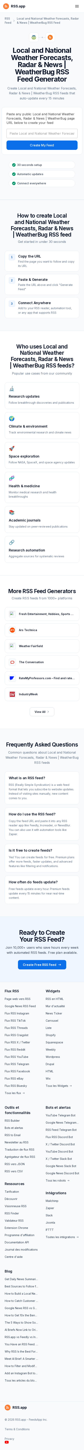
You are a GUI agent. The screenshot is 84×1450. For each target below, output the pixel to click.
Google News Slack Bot (61, 1166)
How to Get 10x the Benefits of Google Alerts (21, 1315)
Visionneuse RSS (16, 1206)
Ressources (14, 1184)
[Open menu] (77, 6)
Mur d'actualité (55, 1006)
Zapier (50, 1208)
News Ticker (54, 1013)
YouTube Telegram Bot (60, 1115)
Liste (49, 1027)
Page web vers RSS (17, 999)
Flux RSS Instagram (17, 1013)
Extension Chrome (16, 1227)
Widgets (53, 991)
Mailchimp (52, 1200)
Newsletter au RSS (17, 1142)
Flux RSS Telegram (17, 1064)
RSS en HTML (54, 999)
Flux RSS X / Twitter (17, 1042)
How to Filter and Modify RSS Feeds (21, 1366)
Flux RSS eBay (14, 1078)
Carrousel (52, 1020)
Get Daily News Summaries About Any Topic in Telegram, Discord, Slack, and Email (21, 1279)
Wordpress (53, 1056)
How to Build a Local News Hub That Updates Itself (21, 1293)
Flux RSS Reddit (15, 1049)
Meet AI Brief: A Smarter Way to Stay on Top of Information (21, 1358)
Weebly (51, 1049)
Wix (48, 1078)
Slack (49, 1215)
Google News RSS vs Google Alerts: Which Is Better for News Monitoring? (21, 1308)
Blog (8, 1271)
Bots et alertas (14, 1127)
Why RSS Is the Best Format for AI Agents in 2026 (21, 1351)
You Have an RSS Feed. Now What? (21, 1344)
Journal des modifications (21, 1249)
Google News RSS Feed (20, 1006)
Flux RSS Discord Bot (59, 1137)
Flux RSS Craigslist (16, 1035)
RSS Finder (12, 1213)
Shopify (51, 1035)
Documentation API (17, 1242)
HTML (49, 1071)
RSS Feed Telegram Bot (61, 1129)
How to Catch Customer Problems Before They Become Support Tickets (21, 1300)
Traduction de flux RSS (19, 1149)
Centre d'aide (14, 1256)
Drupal (50, 1064)
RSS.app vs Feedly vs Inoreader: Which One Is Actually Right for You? (21, 1337)
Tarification (12, 1191)
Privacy (9, 1438)
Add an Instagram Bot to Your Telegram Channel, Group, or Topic (21, 1373)
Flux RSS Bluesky (16, 1085)
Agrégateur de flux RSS (20, 1156)
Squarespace (54, 1042)
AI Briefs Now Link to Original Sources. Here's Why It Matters (21, 1329)
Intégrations (56, 1193)
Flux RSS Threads (16, 1027)
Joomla (50, 1222)
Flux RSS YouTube (16, 1056)
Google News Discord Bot (62, 1173)
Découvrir (11, 1199)
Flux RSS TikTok (15, 1020)
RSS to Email (13, 1135)
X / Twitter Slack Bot (59, 1158)
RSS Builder (12, 1120)
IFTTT (50, 1229)
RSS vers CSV (14, 1171)
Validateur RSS (14, 1220)
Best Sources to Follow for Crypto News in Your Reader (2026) (21, 1286)
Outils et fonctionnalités (17, 1110)
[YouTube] (7, 1442)
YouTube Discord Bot (59, 1151)
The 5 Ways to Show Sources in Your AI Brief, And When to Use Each (21, 1322)
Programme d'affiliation (19, 1235)
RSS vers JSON (15, 1164)
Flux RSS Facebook (17, 1071)
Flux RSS (12, 991)
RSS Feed (8, 20)
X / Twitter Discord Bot (60, 1144)
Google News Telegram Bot (62, 1122)
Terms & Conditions (17, 1429)
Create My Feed (42, 145)
